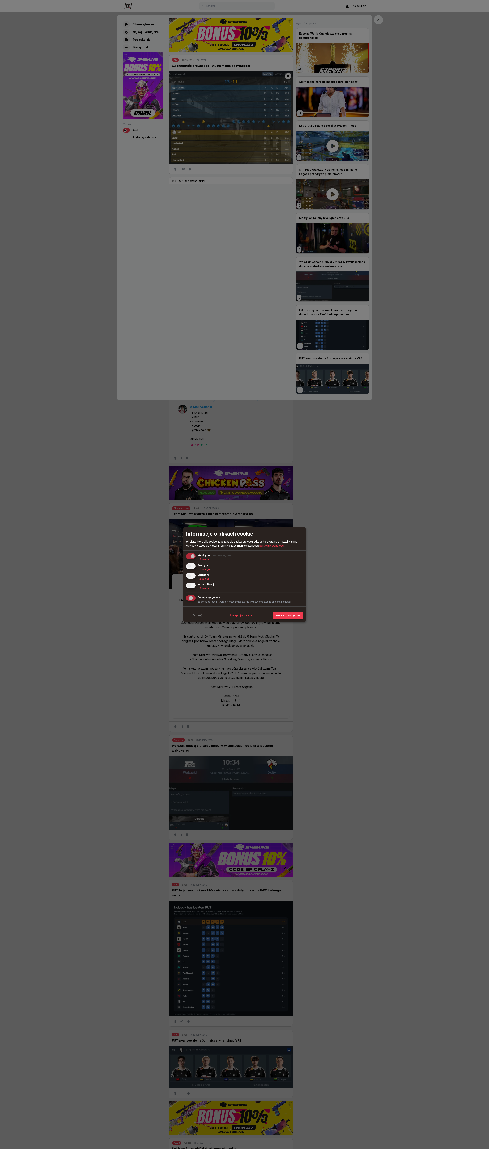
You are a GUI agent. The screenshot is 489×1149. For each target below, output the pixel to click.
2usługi (203, 559)
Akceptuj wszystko (288, 615)
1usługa (204, 569)
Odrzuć (197, 615)
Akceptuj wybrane (241, 615)
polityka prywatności (271, 545)
